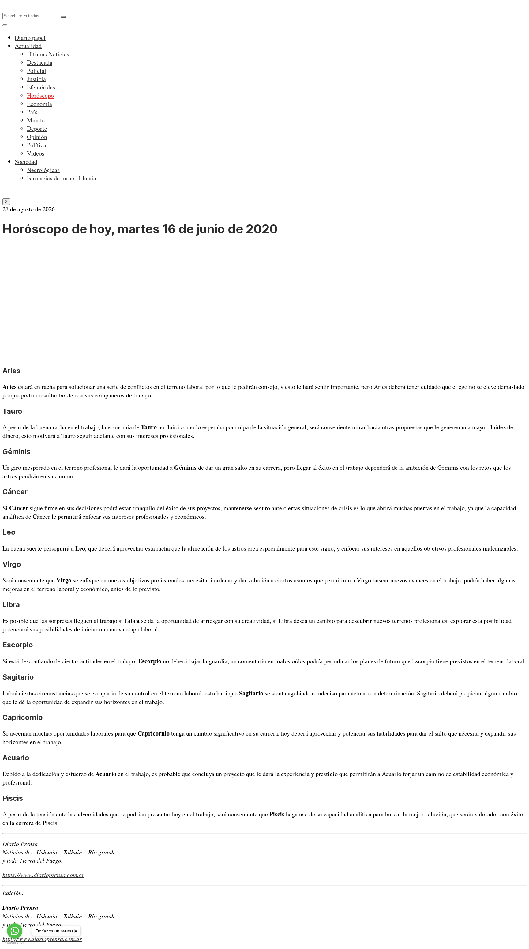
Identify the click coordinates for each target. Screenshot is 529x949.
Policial (36, 70)
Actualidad (28, 46)
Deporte (37, 128)
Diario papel (30, 37)
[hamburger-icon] (4, 25)
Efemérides (41, 87)
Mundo (36, 120)
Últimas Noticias (48, 54)
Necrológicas (43, 170)
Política (36, 145)
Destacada (39, 62)
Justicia (36, 79)
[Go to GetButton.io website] (14, 943)
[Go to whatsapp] (14, 931)
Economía (39, 104)
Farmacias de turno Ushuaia (61, 178)
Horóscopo (40, 95)
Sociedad (26, 161)
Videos (35, 153)
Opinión (37, 137)
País (32, 112)
